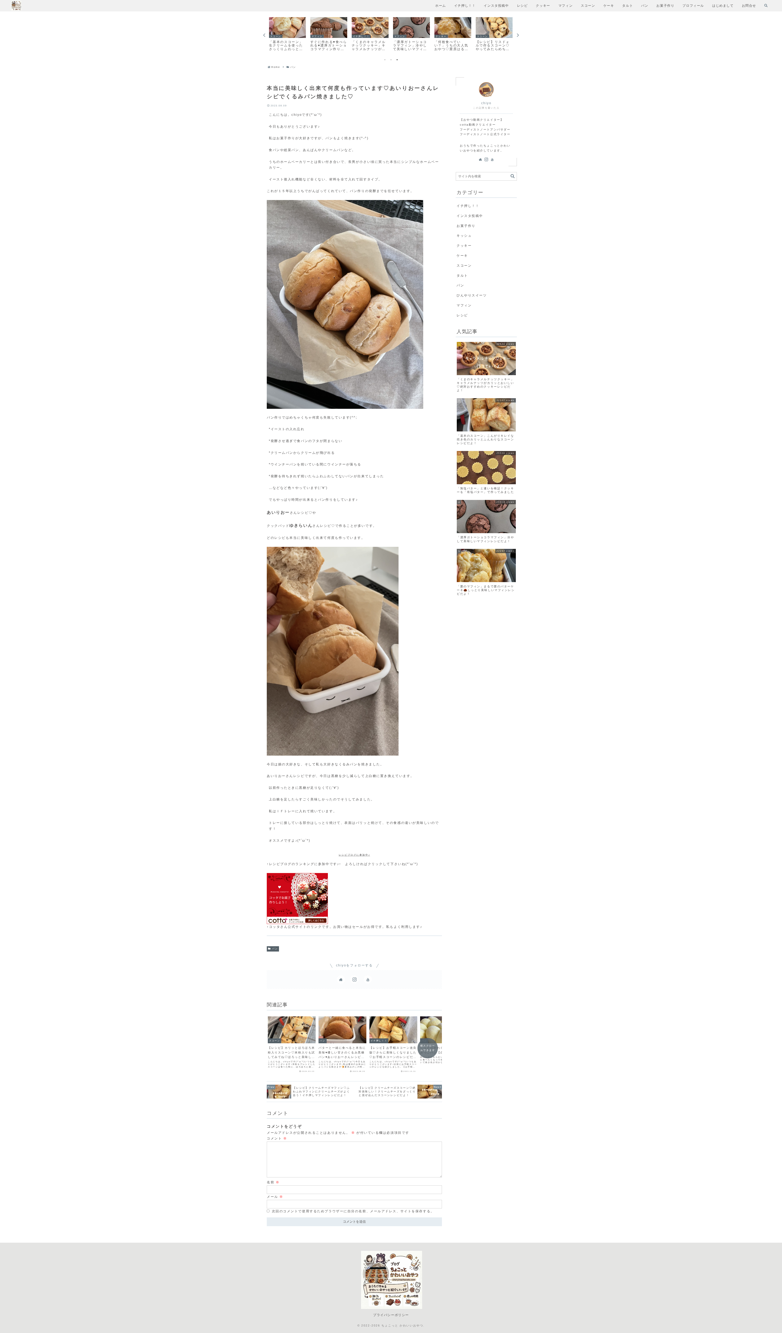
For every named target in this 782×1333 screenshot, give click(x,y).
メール (275, 1196)
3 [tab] (397, 60)
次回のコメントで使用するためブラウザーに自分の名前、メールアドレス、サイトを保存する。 (353, 1211)
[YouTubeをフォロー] (368, 979)
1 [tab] (385, 60)
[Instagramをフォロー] (354, 979)
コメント (277, 1138)
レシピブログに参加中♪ (354, 854)
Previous (264, 35)
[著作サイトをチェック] (341, 979)
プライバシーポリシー (391, 1315)
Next (518, 35)
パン (275, 948)
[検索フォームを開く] (766, 5)
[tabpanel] (287, 34)
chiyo (486, 103)
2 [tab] (391, 60)
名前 (273, 1182)
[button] (512, 176)
